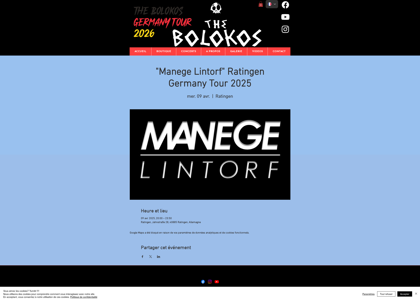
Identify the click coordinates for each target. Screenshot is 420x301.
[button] (260, 4)
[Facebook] (285, 5)
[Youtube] (285, 17)
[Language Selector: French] (272, 4)
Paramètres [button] (368, 294)
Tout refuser (386, 294)
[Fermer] (416, 293)
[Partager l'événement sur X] (150, 256)
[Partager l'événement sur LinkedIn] (158, 256)
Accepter (404, 294)
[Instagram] (285, 29)
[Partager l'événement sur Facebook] (142, 256)
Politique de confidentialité (83, 297)
